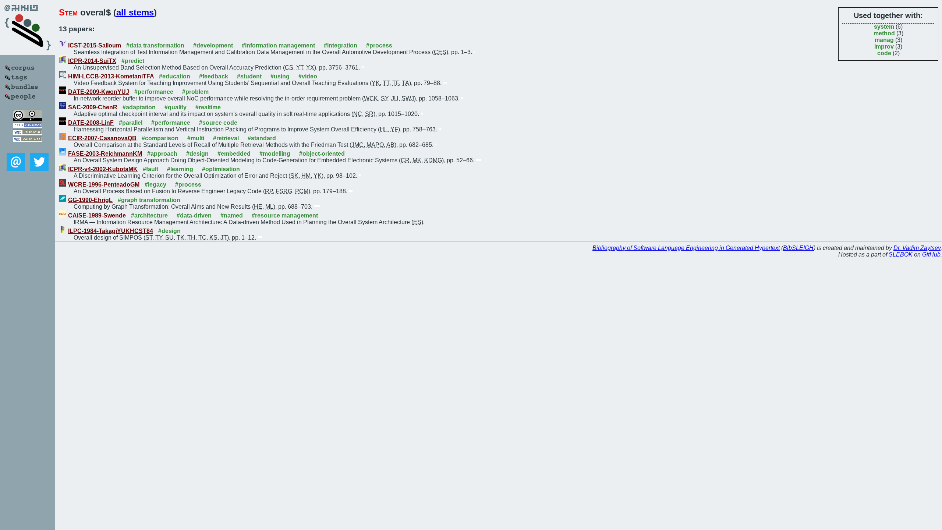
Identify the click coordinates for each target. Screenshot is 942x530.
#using (280, 76)
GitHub (931, 254)
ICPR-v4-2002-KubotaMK (103, 169)
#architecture (149, 215)
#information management (278, 45)
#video (307, 76)
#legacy (155, 184)
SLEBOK (901, 254)
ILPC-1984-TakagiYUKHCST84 (110, 231)
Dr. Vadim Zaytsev (917, 248)
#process (379, 45)
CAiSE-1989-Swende (97, 215)
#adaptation (139, 107)
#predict (132, 61)
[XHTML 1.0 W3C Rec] (27, 133)
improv (884, 46)
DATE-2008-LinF (91, 123)
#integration (340, 45)
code (884, 53)
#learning (180, 169)
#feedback (213, 76)
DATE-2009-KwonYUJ (98, 92)
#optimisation (221, 169)
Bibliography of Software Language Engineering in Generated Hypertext (686, 248)
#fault (150, 169)
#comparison (160, 138)
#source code (218, 123)
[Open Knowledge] (27, 126)
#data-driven (194, 215)
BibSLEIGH (798, 248)
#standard (262, 138)
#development (213, 45)
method (884, 33)
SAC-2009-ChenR (92, 107)
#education (174, 76)
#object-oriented (322, 154)
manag (884, 40)
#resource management (285, 215)
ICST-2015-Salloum (94, 45)
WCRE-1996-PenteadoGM (103, 184)
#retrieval (226, 138)
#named (231, 215)
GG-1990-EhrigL (90, 200)
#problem (195, 92)
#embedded (234, 154)
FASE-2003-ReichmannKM (105, 154)
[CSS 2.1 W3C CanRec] (27, 147)
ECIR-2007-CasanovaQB (102, 138)
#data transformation (155, 45)
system (884, 27)
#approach (162, 154)
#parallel (130, 123)
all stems (135, 12)
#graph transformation (149, 200)
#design (197, 154)
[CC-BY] (27, 119)
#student (249, 76)
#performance (153, 92)
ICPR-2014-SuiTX (92, 61)
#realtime (208, 107)
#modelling (274, 154)
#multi (195, 138)
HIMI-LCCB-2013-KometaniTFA (111, 76)
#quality (175, 107)
